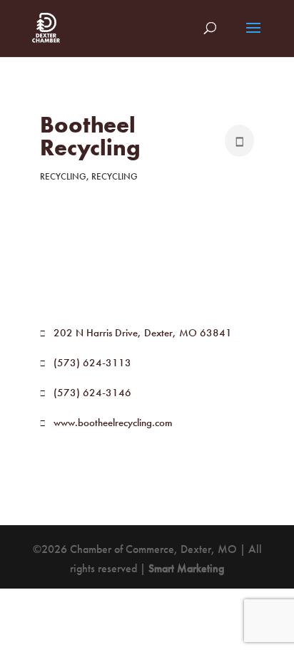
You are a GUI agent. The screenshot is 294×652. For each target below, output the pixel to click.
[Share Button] (239, 141)
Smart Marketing (186, 568)
